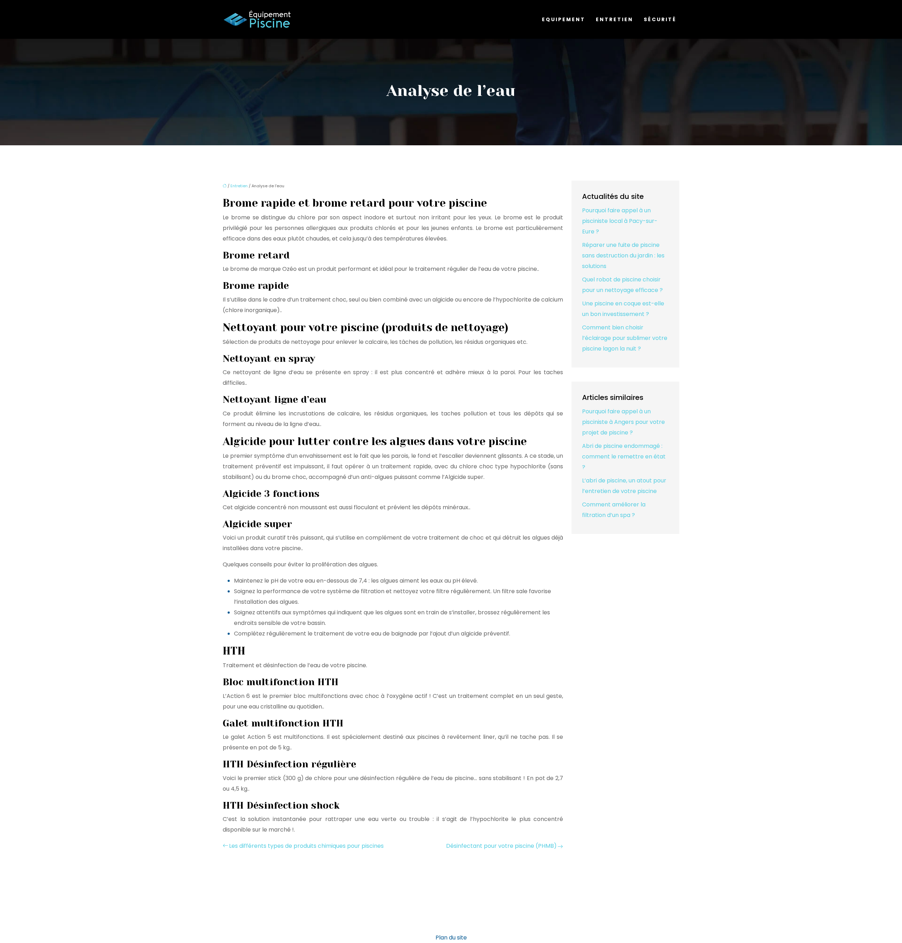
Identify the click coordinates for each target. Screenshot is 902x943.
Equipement (563, 19)
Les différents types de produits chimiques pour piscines (306, 846)
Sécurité (660, 19)
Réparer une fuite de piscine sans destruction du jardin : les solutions (623, 255)
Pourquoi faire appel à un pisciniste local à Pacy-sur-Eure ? (619, 221)
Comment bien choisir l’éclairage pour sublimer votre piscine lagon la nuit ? (624, 338)
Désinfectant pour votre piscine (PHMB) (501, 846)
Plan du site (451, 937)
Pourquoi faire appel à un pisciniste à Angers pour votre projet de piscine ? (623, 422)
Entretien (614, 19)
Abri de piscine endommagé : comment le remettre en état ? (624, 456)
